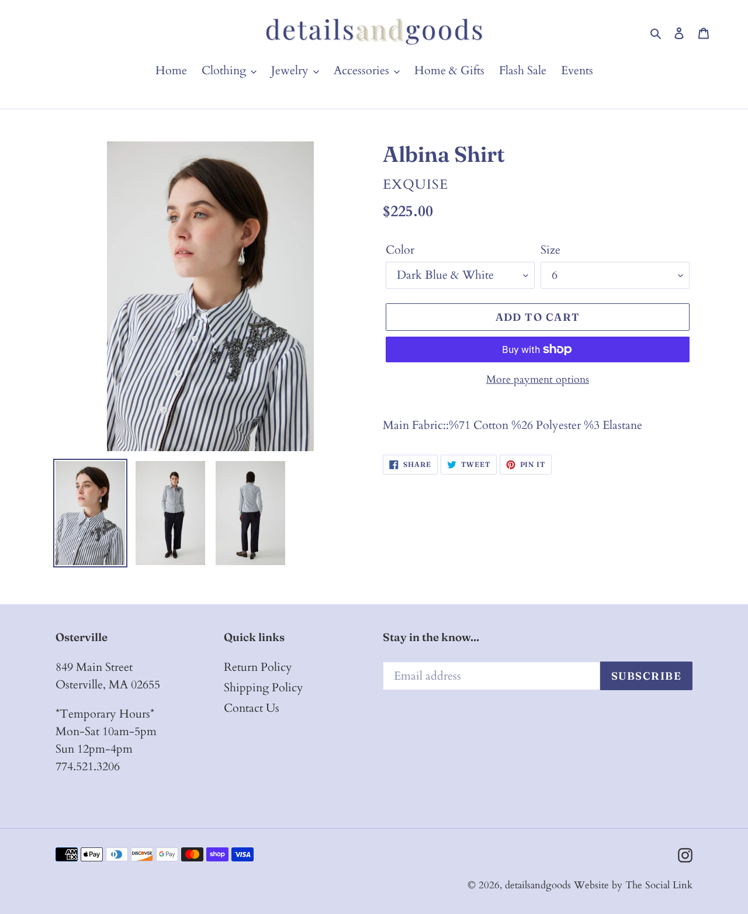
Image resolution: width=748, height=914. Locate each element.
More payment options (537, 379)
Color (400, 250)
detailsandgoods (538, 885)
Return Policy (258, 667)
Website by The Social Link (633, 885)
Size (550, 250)
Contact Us (251, 708)
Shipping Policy (263, 687)
